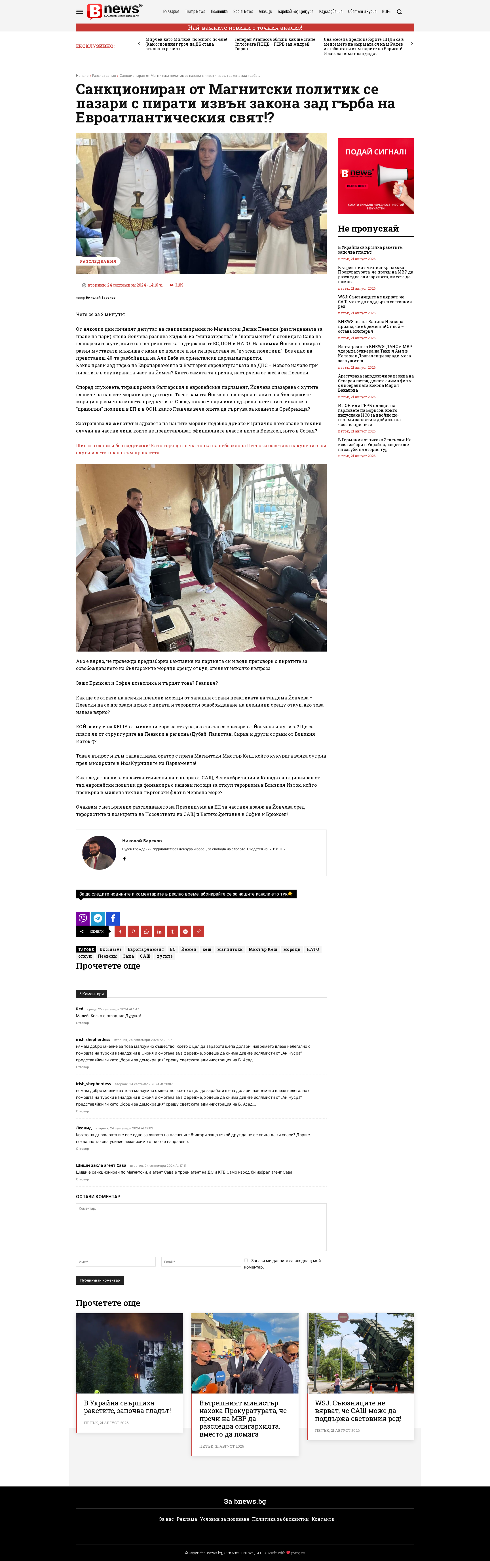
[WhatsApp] (146, 931)
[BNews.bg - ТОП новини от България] (114, 12)
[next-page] (411, 43)
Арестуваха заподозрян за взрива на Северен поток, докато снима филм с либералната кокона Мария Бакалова (376, 383)
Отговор (82, 1023)
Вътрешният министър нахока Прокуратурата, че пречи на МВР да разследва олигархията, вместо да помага (375, 274)
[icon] (83, 920)
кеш (207, 949)
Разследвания (104, 75)
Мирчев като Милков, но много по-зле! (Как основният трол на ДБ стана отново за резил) (186, 44)
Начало (82, 75)
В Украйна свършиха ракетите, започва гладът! (370, 250)
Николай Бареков (100, 297)
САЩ (145, 956)
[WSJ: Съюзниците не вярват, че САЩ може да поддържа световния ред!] (360, 1353)
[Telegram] (185, 931)
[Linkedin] (159, 931)
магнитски (230, 949)
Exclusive (111, 949)
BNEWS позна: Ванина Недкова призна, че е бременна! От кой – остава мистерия (371, 326)
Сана (128, 956)
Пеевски (107, 956)
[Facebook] (124, 857)
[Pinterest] (133, 931)
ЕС (173, 949)
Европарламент (146, 949)
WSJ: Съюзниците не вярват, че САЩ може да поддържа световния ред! (375, 301)
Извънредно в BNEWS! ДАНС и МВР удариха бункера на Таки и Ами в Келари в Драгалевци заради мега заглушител (375, 353)
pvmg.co (298, 1552)
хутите (165, 956)
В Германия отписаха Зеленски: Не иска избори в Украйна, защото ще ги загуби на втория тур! (374, 444)
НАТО (313, 949)
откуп (85, 956)
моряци (292, 949)
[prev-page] (139, 43)
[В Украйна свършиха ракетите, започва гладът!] (129, 1353)
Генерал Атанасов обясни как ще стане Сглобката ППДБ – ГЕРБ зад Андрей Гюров (275, 44)
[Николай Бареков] (99, 853)
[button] (399, 11)
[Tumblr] (172, 931)
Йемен (189, 949)
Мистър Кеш (263, 949)
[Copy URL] (198, 931)
